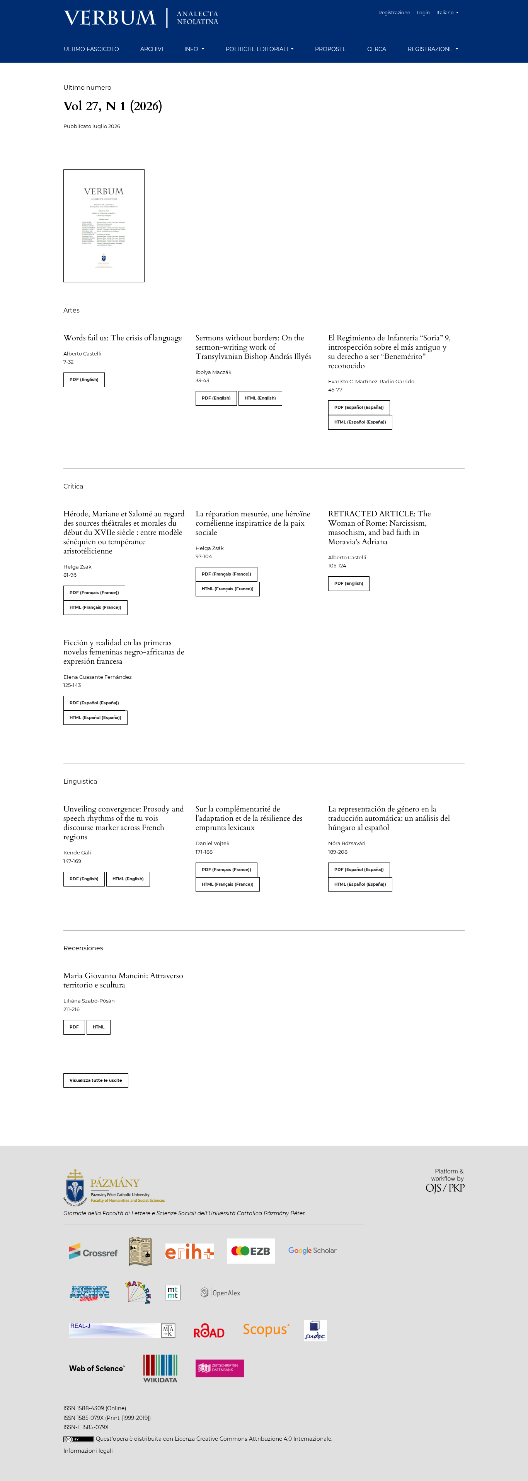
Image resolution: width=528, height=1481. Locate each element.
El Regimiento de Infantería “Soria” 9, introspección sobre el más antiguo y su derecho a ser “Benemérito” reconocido (389, 352)
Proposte (330, 49)
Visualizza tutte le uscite (96, 1080)
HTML (98, 1027)
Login (423, 12)
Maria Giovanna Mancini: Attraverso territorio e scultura (123, 980)
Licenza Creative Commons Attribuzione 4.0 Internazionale (253, 1439)
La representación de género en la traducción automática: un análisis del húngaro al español (389, 818)
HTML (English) (260, 398)
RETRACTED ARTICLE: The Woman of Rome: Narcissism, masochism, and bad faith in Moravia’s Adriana (379, 528)
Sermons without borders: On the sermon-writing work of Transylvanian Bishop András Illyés (253, 347)
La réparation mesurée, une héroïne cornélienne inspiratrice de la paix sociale (253, 523)
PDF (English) (84, 379)
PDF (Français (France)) (94, 592)
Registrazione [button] (431, 49)
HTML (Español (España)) (360, 422)
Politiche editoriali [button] (258, 49)
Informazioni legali (88, 1451)
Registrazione (394, 12)
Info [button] (192, 49)
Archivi (151, 49)
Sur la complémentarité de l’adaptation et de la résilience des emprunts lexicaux (249, 818)
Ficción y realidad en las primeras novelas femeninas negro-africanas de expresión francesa (123, 651)
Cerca (376, 49)
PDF (74, 1027)
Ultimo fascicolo (91, 49)
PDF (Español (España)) (359, 407)
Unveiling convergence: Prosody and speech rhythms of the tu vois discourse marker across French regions (123, 823)
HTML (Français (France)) (95, 607)
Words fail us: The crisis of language (122, 338)
